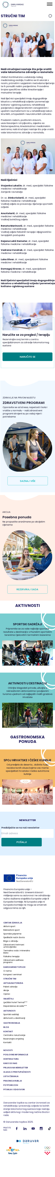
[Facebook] (17, 1129)
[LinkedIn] (25, 1129)
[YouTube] (33, 1129)
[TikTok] (49, 1129)
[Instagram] (41, 1129)
